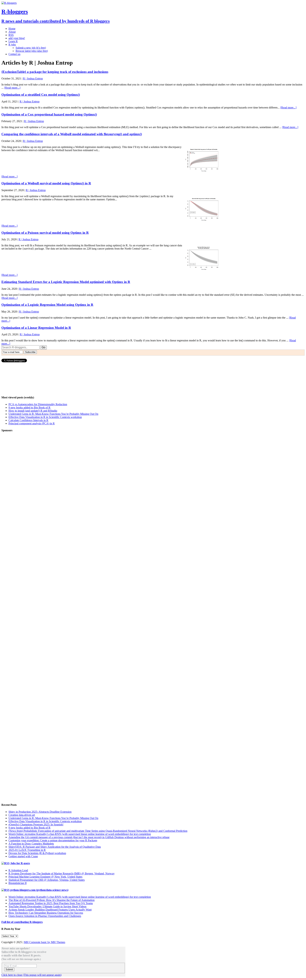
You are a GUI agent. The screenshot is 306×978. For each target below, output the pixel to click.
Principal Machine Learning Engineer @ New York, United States (45, 876)
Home (11, 28)
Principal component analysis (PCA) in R (31, 423)
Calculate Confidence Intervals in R (28, 420)
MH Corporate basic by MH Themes (44, 942)
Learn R (13, 41)
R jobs (12, 44)
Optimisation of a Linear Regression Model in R (36, 328)
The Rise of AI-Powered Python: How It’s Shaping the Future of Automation (51, 900)
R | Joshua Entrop (33, 78)
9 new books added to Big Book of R (29, 407)
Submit (9, 969)
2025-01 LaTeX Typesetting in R (27, 849)
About (12, 31)
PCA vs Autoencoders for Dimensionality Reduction (37, 404)
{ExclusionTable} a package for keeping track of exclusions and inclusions (54, 72)
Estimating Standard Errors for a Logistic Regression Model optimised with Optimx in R (65, 282)
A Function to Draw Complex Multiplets (31, 843)
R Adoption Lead (18, 870)
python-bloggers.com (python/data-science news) (39, 889)
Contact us (14, 54)
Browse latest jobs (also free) (32, 50)
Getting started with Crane (23, 856)
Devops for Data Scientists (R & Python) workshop (37, 853)
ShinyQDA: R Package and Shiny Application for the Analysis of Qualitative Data (54, 846)
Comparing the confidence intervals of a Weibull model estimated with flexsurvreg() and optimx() (71, 134)
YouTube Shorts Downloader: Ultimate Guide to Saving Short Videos (47, 906)
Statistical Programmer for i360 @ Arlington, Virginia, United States (46, 879)
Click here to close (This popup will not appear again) (31, 974)
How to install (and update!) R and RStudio (32, 410)
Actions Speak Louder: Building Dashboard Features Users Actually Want (50, 909)
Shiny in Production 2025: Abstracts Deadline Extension (40, 811)
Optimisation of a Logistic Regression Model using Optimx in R (47, 305)
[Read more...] (12, 87)
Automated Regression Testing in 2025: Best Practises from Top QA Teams (50, 903)
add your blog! (16, 38)
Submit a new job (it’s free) (31, 47)
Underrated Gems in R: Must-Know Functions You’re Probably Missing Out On (53, 413)
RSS (11, 34)
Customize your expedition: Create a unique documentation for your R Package (52, 840)
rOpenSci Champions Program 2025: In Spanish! (35, 824)
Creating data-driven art (21, 814)
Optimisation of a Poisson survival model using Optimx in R (45, 233)
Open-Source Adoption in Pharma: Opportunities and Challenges (44, 915)
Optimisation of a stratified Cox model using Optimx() (40, 94)
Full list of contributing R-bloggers (22, 921)
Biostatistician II (17, 883)
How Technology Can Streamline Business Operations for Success (45, 912)
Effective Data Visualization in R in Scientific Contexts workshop (45, 417)
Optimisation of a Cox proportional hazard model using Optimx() (49, 114)
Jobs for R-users (20, 863)
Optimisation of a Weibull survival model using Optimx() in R (46, 183)
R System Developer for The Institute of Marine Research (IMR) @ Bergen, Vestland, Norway (61, 873)
